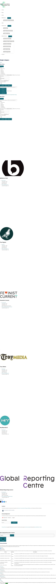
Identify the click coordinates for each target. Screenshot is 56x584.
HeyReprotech (4, 427)
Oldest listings (14, 94)
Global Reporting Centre (6, 490)
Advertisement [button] (2, 576)
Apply (3, 85)
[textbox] (8, 80)
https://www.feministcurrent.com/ (7, 306)
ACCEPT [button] (6, 583)
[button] (6, 17)
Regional (2, 70)
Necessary (2, 548)
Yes (1, 82)
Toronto (4, 180)
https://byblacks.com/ (5, 184)
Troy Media (3, 366)
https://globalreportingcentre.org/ (7, 496)
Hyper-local (3, 68)
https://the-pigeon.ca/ (5, 248)
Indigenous (2, 72)
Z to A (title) (6, 94)
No (1, 83)
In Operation (2, 80)
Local (2, 69)
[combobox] (8, 80)
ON (2, 180)
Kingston (3, 244)
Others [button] (1, 580)
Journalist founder (3, 81)
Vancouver (4, 302)
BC (2, 302)
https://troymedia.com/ (5, 373)
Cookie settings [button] (2, 583)
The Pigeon (3, 242)
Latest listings (10, 94)
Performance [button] (2, 569)
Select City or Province (3, 108)
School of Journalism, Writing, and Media (24, 508)
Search (1, 62)
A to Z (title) (2, 94)
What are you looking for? (4, 87)
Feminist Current (4, 300)
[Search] (12, 535)
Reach (1, 67)
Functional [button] (1, 566)
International (3, 107)
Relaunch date (2, 78)
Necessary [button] (1, 547)
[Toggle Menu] (9, 18)
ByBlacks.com (4, 178)
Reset (9, 85)
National (2, 71)
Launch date (2, 109)
